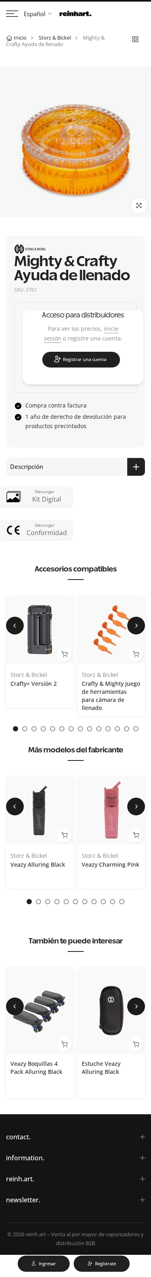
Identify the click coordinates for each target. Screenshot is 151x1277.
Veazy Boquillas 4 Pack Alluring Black (36, 1067)
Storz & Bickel (55, 37)
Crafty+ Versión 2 (33, 683)
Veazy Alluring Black (37, 864)
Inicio (20, 37)
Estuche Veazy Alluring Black (101, 1067)
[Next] (136, 625)
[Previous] (15, 625)
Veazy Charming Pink (110, 864)
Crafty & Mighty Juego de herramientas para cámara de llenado (111, 696)
